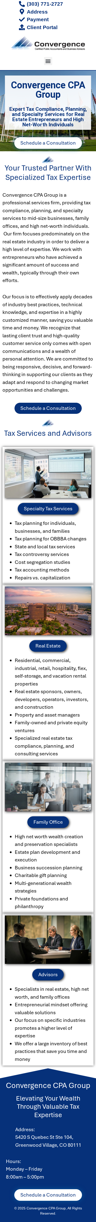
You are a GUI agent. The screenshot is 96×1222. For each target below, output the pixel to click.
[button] (48, 61)
